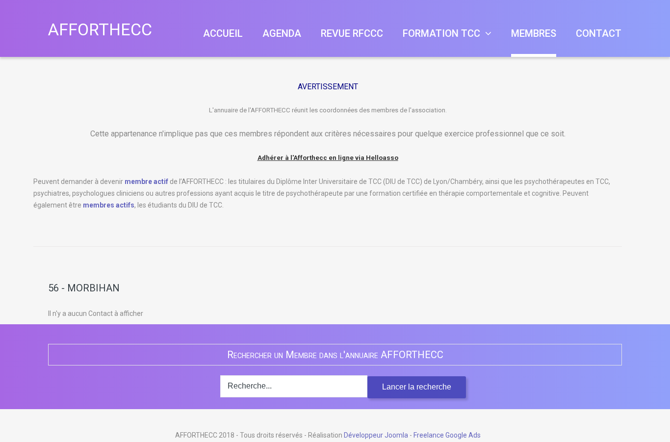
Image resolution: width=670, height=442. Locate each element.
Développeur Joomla (376, 435)
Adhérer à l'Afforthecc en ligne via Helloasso (328, 157)
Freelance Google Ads (447, 435)
